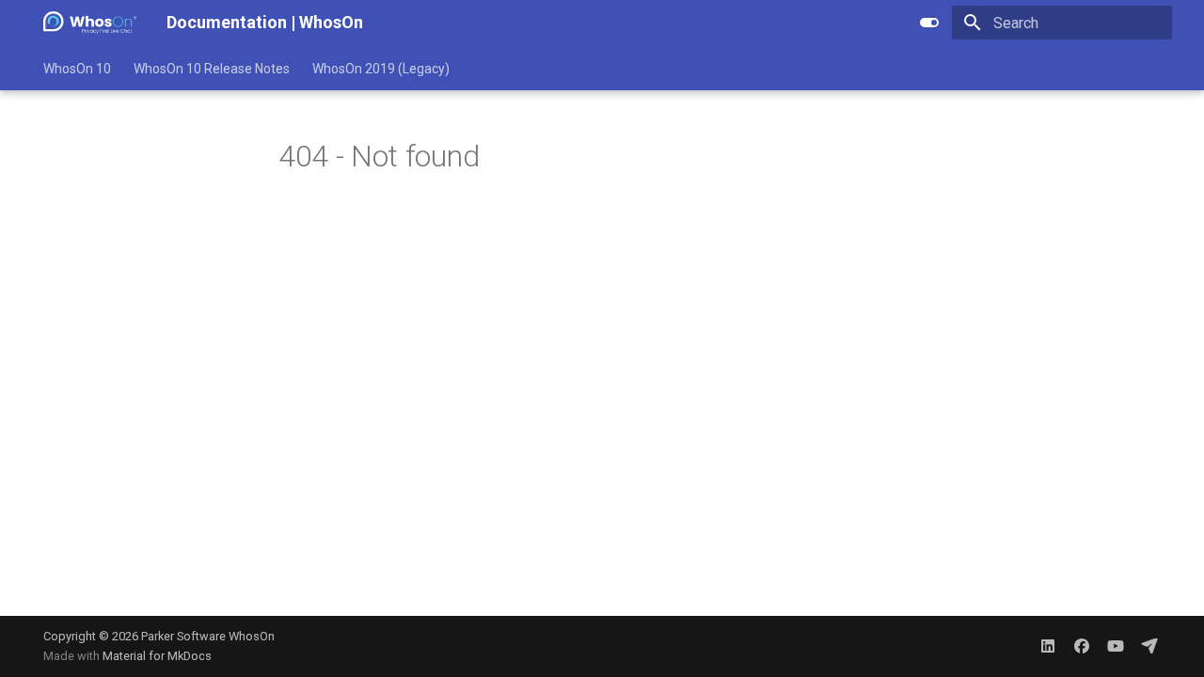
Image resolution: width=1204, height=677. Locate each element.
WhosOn (252, 636)
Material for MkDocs (157, 656)
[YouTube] (1116, 646)
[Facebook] (1082, 646)
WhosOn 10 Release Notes (212, 68)
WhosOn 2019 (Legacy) (381, 68)
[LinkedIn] (1048, 646)
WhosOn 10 (77, 68)
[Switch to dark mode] (929, 22)
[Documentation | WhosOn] (90, 22)
